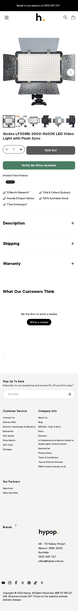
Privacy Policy (45, 453)
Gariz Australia (10, 493)
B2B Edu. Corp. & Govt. (49, 427)
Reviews (42, 436)
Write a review (39, 322)
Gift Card (8, 445)
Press (41, 431)
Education (8, 431)
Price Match (9, 440)
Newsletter (44, 448)
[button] (73, 17)
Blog (40, 422)
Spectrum (8, 488)
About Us (43, 418)
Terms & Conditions (48, 457)
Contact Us (9, 418)
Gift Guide (8, 436)
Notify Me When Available (39, 165)
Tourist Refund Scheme (50, 462)
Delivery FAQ (9, 422)
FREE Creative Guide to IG (52, 466)
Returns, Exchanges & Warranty (19, 427)
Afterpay (7, 449)
